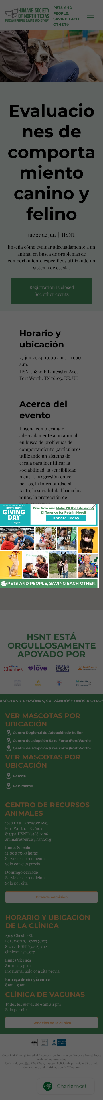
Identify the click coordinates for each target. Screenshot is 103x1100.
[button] (94, 506)
